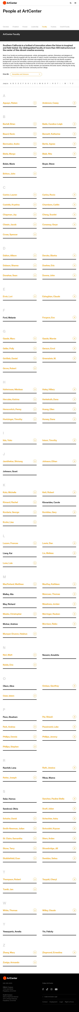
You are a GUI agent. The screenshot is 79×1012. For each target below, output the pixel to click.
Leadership (34, 27)
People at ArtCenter (22, 10)
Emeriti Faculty (64, 27)
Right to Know (69, 1002)
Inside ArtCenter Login (51, 996)
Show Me (6, 74)
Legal (61, 1002)
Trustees (53, 27)
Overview (6, 27)
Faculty (44, 27)
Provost (25, 27)
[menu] (75, 3)
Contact (44, 1002)
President (16, 27)
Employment (53, 1002)
